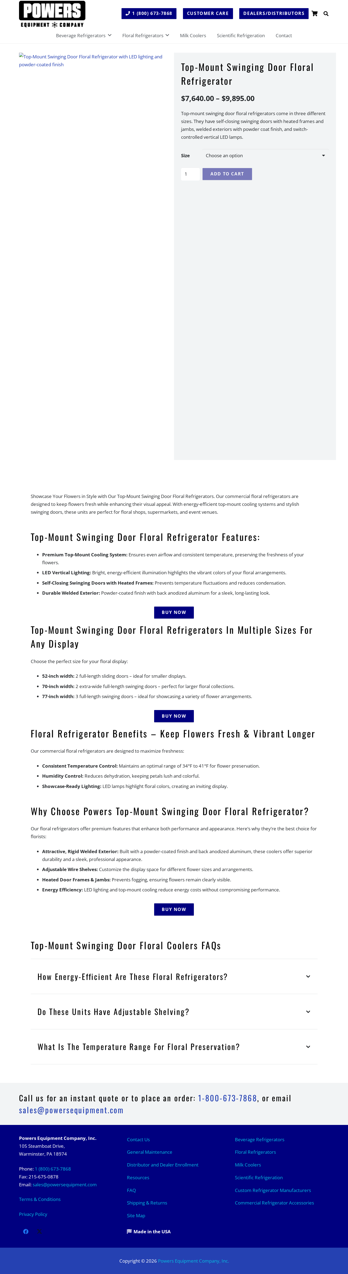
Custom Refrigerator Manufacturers (273, 1190)
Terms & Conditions (40, 1199)
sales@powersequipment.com (65, 1184)
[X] (39, 1231)
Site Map (136, 1215)
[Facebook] (26, 1231)
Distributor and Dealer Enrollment (162, 1165)
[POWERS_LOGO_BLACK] (52, 14)
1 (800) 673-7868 (53, 1169)
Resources (138, 1177)
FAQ (131, 1190)
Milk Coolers (248, 1165)
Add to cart (227, 174)
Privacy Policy (33, 1214)
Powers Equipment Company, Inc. (193, 1261)
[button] (326, 13)
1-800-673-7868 (227, 1097)
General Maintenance (149, 1152)
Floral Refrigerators (255, 1152)
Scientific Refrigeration (259, 1177)
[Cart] (315, 13)
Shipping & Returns (147, 1203)
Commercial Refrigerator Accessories (274, 1203)
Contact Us (138, 1139)
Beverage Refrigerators (259, 1139)
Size (185, 155)
